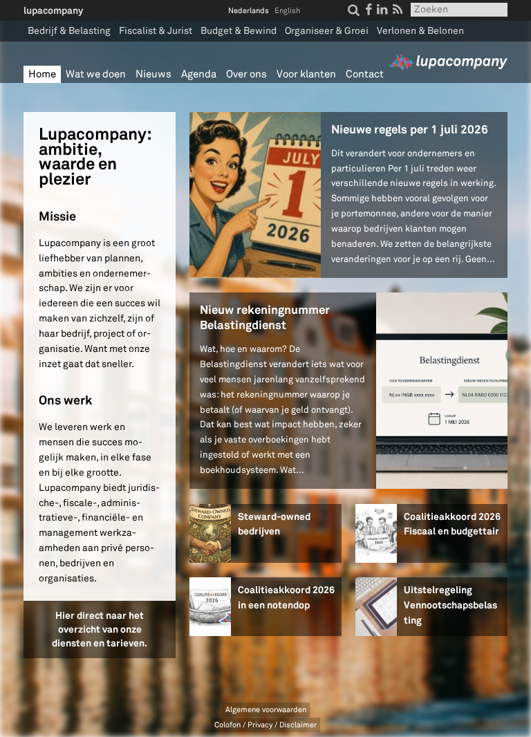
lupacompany (53, 10)
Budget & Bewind (239, 31)
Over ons (246, 74)
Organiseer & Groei (327, 31)
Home (42, 74)
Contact (365, 74)
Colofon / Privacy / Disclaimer (265, 724)
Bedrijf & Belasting (69, 31)
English (287, 10)
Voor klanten (306, 74)
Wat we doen (96, 74)
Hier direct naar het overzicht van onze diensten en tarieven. (99, 629)
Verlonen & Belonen (420, 31)
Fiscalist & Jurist (155, 31)
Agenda (198, 74)
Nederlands (248, 10)
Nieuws (153, 74)
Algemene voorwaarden (265, 709)
